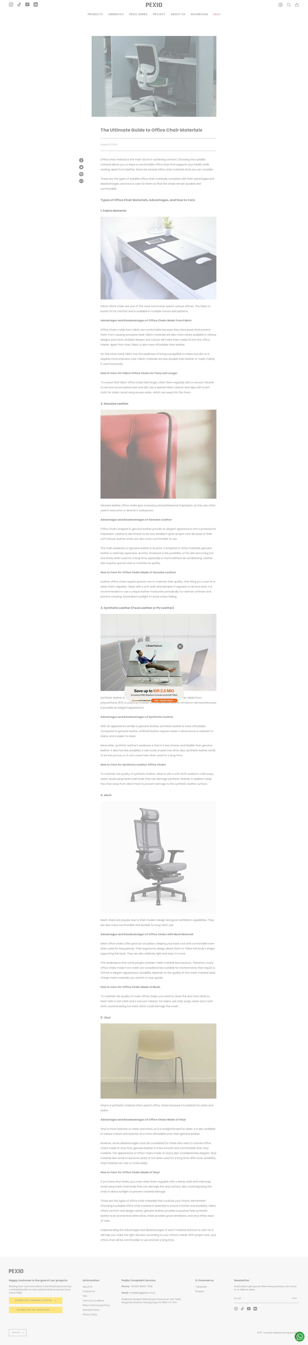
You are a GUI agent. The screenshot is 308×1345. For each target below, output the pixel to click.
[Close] (180, 646)
